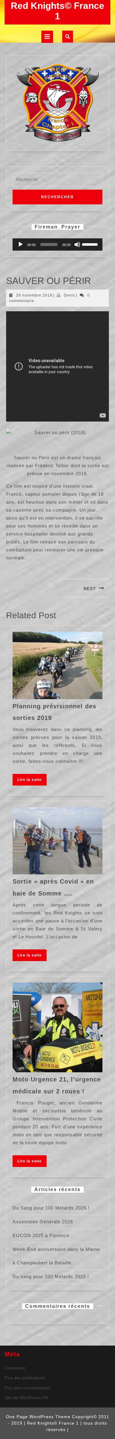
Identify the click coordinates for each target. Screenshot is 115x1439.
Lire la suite (32, 781)
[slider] (90, 243)
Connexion (15, 1367)
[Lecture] (20, 244)
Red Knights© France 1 (57, 11)
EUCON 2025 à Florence (41, 1235)
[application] (57, 244)
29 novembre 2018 (34, 295)
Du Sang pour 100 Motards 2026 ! (51, 1207)
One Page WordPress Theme (38, 1416)
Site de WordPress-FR (26, 1397)
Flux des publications (25, 1377)
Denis (69, 295)
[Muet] (77, 244)
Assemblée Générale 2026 (43, 1221)
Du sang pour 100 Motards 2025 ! (51, 1276)
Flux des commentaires (27, 1387)
